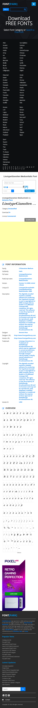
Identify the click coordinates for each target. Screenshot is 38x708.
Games (5, 97)
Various (5, 159)
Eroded (5, 80)
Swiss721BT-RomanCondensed (10, 656)
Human (22, 95)
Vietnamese (6, 162)
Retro (21, 107)
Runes (21, 112)
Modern (5, 120)
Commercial (11, 216)
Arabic (5, 50)
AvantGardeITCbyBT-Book (9, 644)
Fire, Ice (5, 87)
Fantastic (5, 85)
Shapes (22, 132)
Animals (5, 48)
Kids (21, 103)
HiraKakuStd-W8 (6, 640)
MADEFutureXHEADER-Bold (9, 672)
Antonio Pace (7, 200)
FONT (10, 4)
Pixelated (5, 135)
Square (5, 142)
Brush (4, 65)
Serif (21, 127)
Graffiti (5, 103)
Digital (21, 70)
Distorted (5, 75)
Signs (21, 135)
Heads (22, 87)
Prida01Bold (5, 668)
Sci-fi (21, 125)
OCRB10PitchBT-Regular (9, 652)
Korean (5, 107)
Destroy (22, 68)
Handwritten (23, 85)
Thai (4, 147)
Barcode (5, 60)
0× (10, 212)
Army (4, 53)
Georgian (5, 100)
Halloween (23, 82)
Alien (4, 43)
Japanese (22, 100)
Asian (4, 58)
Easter (5, 77)
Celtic (21, 48)
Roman (22, 110)
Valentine (5, 157)
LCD (4, 110)
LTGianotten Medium (26, 268)
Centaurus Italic (6, 678)
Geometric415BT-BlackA (9, 650)
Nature (5, 127)
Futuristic (5, 95)
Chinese (22, 53)
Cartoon (22, 45)
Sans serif (22, 117)
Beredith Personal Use (8, 676)
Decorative (23, 65)
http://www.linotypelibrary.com (25, 335)
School (22, 122)
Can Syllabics (23, 43)
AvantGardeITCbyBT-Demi (9, 648)
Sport (4, 139)
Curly (21, 60)
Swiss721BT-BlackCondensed (10, 646)
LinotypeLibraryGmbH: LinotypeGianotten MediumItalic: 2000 (26, 289)
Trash (4, 149)
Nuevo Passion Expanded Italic (10, 670)
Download (30, 220)
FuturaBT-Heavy (6, 654)
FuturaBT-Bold (6, 642)
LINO (20, 402)
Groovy (22, 80)
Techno (5, 144)
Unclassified (12, 209)
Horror (22, 92)
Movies (5, 122)
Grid (21, 77)
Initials (21, 97)
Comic (21, 58)
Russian (22, 115)
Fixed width (6, 90)
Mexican (5, 117)
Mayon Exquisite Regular (9, 674)
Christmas (23, 55)
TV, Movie (6, 152)
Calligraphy (6, 70)
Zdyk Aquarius (6, 684)
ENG (5, 9)
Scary (21, 120)
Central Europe (24, 50)
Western (5, 164)
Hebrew (22, 90)
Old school (6, 130)
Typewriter (6, 154)
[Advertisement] (19, 241)
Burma (5, 68)
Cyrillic (21, 63)
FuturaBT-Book (6, 658)
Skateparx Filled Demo (8, 680)
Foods (5, 92)
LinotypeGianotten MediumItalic (25, 275)
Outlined (5, 132)
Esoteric (5, 82)
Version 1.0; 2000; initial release (27, 284)
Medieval (5, 115)
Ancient (5, 45)
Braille (4, 63)
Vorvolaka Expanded (7, 666)
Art (4, 55)
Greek (21, 75)
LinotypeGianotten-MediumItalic (25, 279)
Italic (20, 271)
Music (4, 125)
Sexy (21, 130)
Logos (5, 112)
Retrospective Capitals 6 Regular (11, 682)
